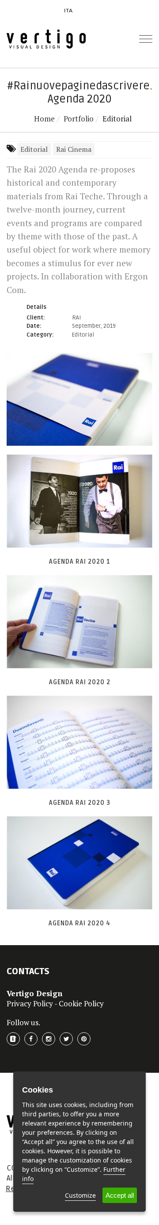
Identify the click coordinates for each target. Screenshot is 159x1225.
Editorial (34, 149)
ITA (68, 10)
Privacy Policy (30, 1003)
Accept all (120, 1195)
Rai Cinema (73, 149)
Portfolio (79, 119)
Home (44, 119)
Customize (80, 1195)
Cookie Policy (81, 1003)
